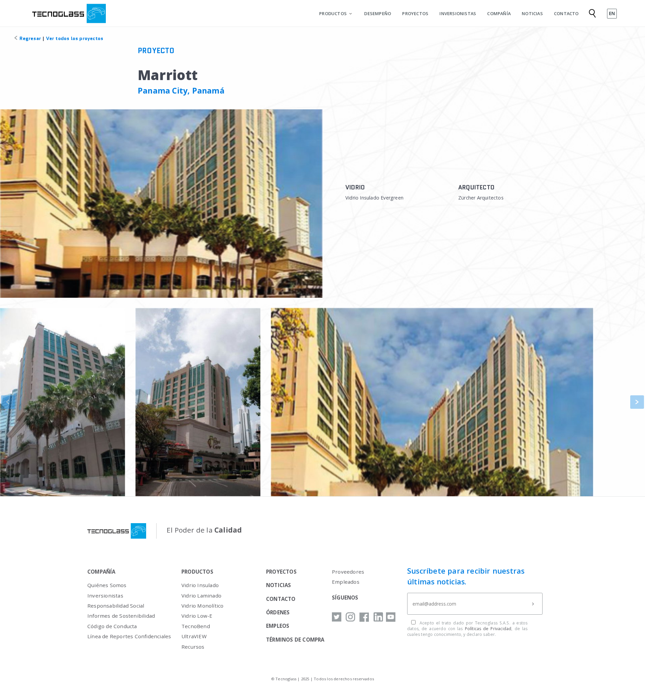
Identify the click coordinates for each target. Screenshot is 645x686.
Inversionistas (105, 595)
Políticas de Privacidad (488, 628)
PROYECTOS (415, 13)
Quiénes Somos (107, 585)
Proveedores (348, 571)
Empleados (345, 581)
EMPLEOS (277, 625)
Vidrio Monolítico (202, 605)
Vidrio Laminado (201, 595)
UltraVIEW (194, 636)
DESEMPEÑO (377, 13)
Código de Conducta (112, 626)
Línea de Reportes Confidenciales (129, 636)
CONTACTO (566, 13)
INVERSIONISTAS (457, 13)
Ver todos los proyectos (74, 38)
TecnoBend (195, 626)
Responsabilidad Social (115, 605)
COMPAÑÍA (499, 13)
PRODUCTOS (333, 13)
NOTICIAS (532, 13)
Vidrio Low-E (196, 615)
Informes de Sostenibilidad (121, 615)
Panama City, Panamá (181, 90)
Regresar (29, 38)
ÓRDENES (278, 612)
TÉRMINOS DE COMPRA (295, 639)
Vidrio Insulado (200, 585)
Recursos (193, 646)
